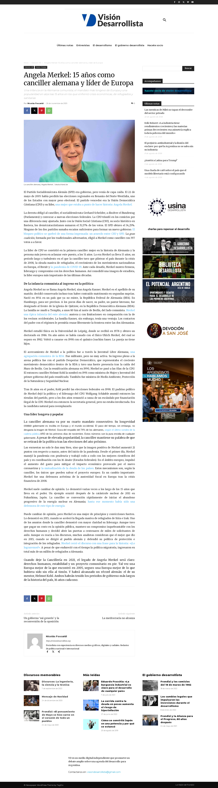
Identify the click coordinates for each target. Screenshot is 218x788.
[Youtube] (192, 2)
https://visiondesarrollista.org (58, 641)
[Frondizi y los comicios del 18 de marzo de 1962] (150, 685)
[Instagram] (179, 2)
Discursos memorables (42, 675)
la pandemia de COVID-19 (66, 267)
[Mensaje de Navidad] (31, 700)
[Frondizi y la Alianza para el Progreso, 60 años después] (150, 720)
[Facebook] (175, 2)
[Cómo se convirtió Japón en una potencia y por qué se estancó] (91, 724)
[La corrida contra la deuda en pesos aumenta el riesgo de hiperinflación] (91, 705)
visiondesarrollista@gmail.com (104, 772)
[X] (183, 2)
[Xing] (60, 652)
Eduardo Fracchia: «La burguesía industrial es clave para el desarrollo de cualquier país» (116, 686)
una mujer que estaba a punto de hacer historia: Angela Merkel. (93, 204)
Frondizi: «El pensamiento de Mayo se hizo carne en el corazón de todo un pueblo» (58, 716)
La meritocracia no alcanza (118, 618)
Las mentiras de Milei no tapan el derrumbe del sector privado (168, 111)
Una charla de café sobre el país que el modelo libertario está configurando (165, 172)
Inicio (26, 63)
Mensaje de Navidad (55, 696)
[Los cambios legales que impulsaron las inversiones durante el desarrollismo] (150, 700)
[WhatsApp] (49, 111)
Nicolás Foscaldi (35, 103)
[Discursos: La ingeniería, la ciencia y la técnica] (31, 685)
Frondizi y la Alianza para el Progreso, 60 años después (177, 719)
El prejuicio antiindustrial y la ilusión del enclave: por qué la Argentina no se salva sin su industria (168, 146)
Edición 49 (36, 63)
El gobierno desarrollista (162, 675)
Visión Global (41, 67)
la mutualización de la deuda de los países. (68, 468)
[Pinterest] (41, 111)
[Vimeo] (188, 2)
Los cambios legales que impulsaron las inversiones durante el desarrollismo (176, 701)
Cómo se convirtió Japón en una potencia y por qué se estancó (117, 723)
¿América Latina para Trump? (160, 160)
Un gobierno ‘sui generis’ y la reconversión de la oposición (41, 620)
